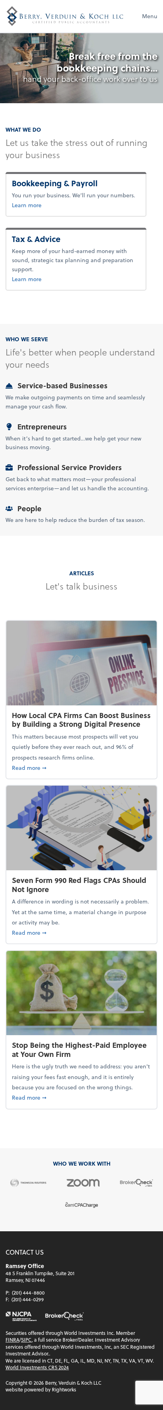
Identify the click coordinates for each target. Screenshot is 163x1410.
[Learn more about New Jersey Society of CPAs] (21, 1316)
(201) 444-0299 (27, 1299)
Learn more (65, 204)
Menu (149, 16)
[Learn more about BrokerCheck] (64, 1316)
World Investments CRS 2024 (37, 1367)
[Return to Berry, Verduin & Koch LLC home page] (65, 16)
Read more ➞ (81, 767)
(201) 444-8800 (28, 1292)
